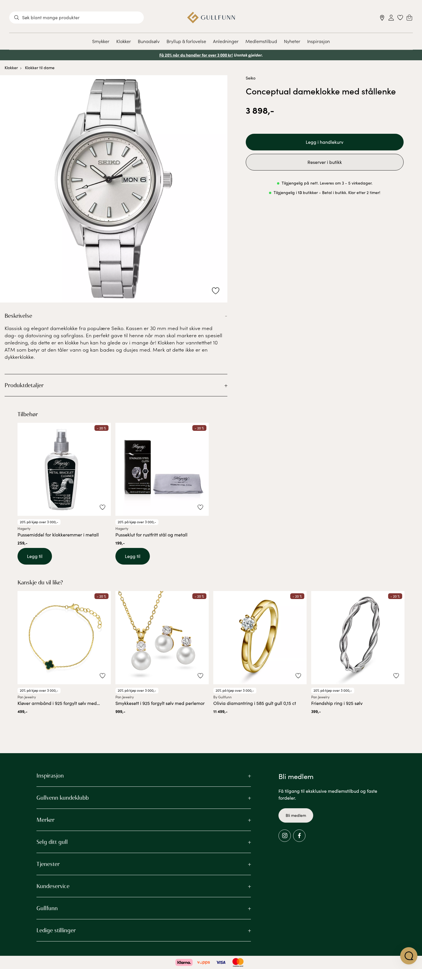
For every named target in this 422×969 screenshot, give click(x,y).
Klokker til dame (40, 67)
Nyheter (292, 41)
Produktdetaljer (24, 385)
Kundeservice (52, 886)
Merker (45, 819)
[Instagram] (284, 835)
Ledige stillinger (56, 930)
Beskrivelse (18, 315)
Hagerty (24, 528)
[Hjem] (211, 17)
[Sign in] (391, 17)
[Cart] (409, 17)
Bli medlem (296, 815)
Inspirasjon (318, 41)
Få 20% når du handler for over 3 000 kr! (196, 55)
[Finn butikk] (382, 17)
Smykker (100, 41)
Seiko (250, 78)
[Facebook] (299, 835)
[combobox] (76, 17)
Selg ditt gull (52, 841)
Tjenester (48, 864)
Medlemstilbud (261, 41)
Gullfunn (47, 908)
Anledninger (226, 41)
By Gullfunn (222, 697)
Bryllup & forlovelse (186, 41)
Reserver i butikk (324, 162)
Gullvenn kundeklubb (62, 797)
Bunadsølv (149, 41)
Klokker (123, 41)
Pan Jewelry (27, 697)
